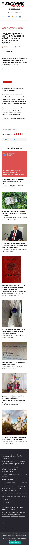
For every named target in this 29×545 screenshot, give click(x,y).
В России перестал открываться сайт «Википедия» (13, 363)
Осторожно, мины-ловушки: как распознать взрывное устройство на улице (14, 213)
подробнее (11, 535)
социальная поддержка (9, 129)
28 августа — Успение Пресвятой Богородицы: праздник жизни (14, 438)
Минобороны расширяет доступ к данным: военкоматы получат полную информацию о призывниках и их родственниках (14, 288)
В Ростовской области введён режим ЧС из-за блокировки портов (13, 181)
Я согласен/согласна (14, 542)
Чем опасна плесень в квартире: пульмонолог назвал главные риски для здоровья (13, 331)
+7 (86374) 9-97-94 (14, 9)
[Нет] (27, 538)
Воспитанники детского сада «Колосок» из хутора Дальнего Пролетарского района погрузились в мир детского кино (14, 397)
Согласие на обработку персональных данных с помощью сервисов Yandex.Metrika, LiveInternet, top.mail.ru (13, 514)
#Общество (7, 81)
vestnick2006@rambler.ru (14, 13)
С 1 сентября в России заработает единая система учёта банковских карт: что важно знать (14, 245)
